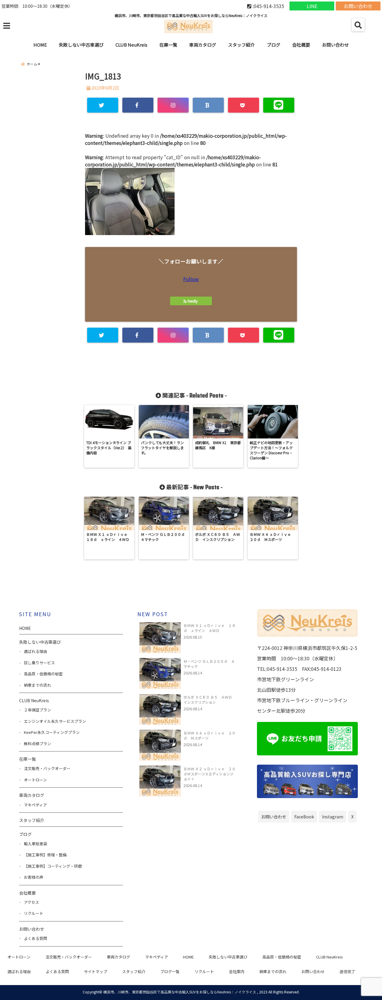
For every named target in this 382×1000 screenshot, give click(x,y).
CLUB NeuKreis (329, 957)
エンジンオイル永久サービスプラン (55, 721)
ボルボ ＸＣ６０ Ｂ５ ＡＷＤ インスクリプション (209, 699)
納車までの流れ (37, 685)
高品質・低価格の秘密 (43, 674)
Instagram (332, 817)
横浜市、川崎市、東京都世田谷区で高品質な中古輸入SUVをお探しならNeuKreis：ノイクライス (179, 991)
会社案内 (236, 971)
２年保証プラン (37, 710)
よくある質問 (35, 938)
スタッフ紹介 (241, 45)
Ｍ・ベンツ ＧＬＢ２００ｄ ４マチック (209, 664)
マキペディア (35, 805)
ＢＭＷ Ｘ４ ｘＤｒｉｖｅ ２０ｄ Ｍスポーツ (209, 735)
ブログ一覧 (170, 971)
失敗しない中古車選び (81, 45)
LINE (312, 6)
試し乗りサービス (39, 662)
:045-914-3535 (267, 6)
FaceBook (304, 817)
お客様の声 (33, 877)
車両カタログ (202, 45)
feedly (192, 300)
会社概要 (301, 45)
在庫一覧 (168, 45)
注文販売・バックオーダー (47, 768)
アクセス (31, 902)
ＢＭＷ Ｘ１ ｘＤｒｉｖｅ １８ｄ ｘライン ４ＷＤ (209, 628)
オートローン (35, 780)
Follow (191, 279)
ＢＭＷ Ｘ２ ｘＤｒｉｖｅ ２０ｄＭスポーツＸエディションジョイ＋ (209, 773)
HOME (40, 45)
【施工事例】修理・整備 (45, 855)
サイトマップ (95, 971)
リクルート (33, 913)
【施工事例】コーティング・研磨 (53, 866)
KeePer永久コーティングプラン (52, 732)
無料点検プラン (37, 743)
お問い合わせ (358, 6)
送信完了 (347, 971)
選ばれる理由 (35, 651)
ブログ (273, 45)
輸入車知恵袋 (35, 843)
